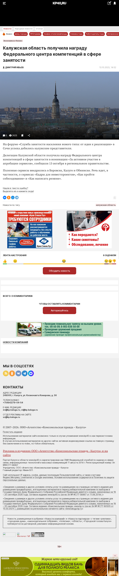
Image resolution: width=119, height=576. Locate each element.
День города (21, 34)
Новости (7, 29)
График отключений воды (55, 34)
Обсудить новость (59, 270)
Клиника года (76, 34)
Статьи (39, 29)
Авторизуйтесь (59, 310)
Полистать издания (12, 432)
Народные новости (23, 29)
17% (15, 261)
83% (64, 261)
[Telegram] (17, 197)
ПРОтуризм (35, 34)
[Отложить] (22, 135)
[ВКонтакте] (4, 197)
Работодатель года (95, 34)
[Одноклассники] (8, 197)
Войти (114, 3)
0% (5, 261)
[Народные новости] (109, 3)
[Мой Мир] (13, 197)
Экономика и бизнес (12, 41)
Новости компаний (15, 342)
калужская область (106, 205)
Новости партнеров (79, 518)
